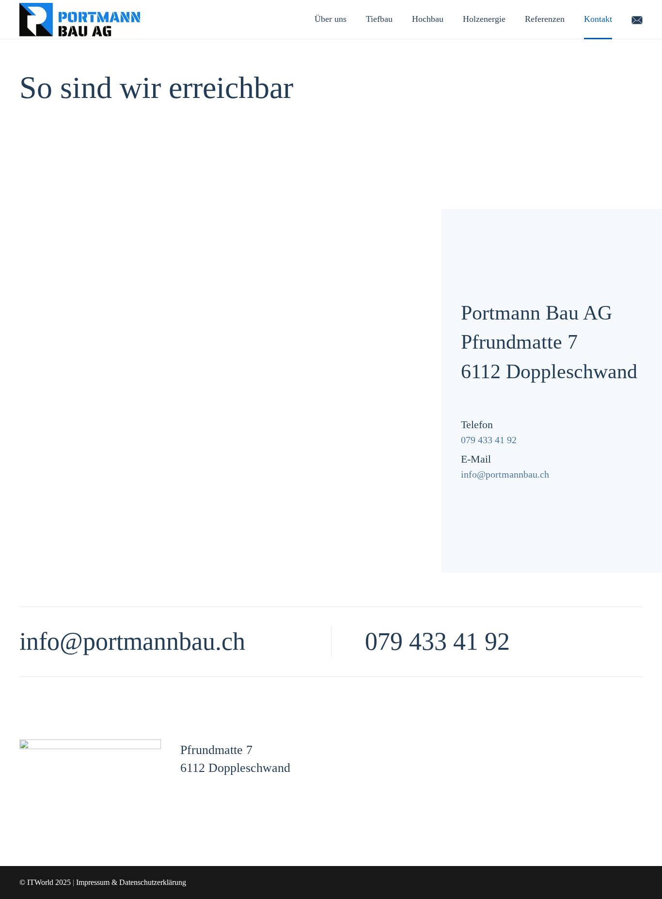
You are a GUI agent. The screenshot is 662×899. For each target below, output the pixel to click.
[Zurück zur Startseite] (79, 19)
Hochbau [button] (427, 19)
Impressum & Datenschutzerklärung (131, 882)
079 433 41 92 (489, 439)
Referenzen (545, 19)
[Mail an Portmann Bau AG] (637, 19)
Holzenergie (484, 19)
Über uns (331, 19)
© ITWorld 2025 (45, 882)
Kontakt (598, 19)
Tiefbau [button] (379, 19)
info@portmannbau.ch (505, 474)
